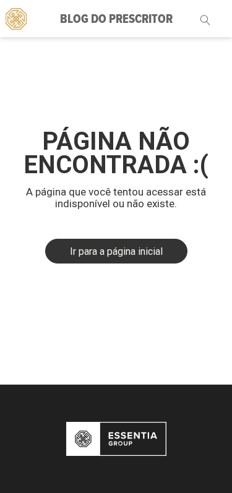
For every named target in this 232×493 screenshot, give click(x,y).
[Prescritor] (16, 18)
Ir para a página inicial (116, 251)
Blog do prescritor (116, 20)
